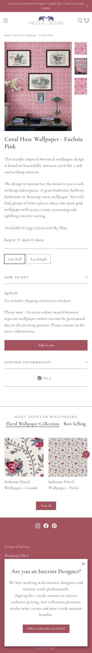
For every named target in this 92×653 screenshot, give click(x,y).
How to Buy (16, 277)
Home (7, 35)
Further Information (27, 362)
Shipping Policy (16, 555)
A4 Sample (38, 259)
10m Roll (14, 259)
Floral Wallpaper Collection (32, 424)
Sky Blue (60, 227)
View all (46, 506)
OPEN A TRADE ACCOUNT (46, 629)
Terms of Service (17, 546)
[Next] (86, 454)
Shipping (31, 301)
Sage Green (35, 227)
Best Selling (75, 424)
